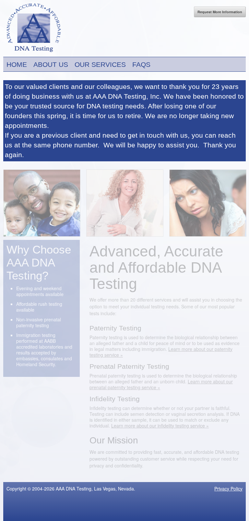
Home (16, 64)
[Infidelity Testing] (207, 236)
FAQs (141, 64)
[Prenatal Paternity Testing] (124, 236)
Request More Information (219, 11)
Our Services (100, 64)
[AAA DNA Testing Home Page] (32, 53)
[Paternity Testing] (41, 236)
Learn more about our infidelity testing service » (160, 425)
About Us (50, 64)
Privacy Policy (228, 488)
